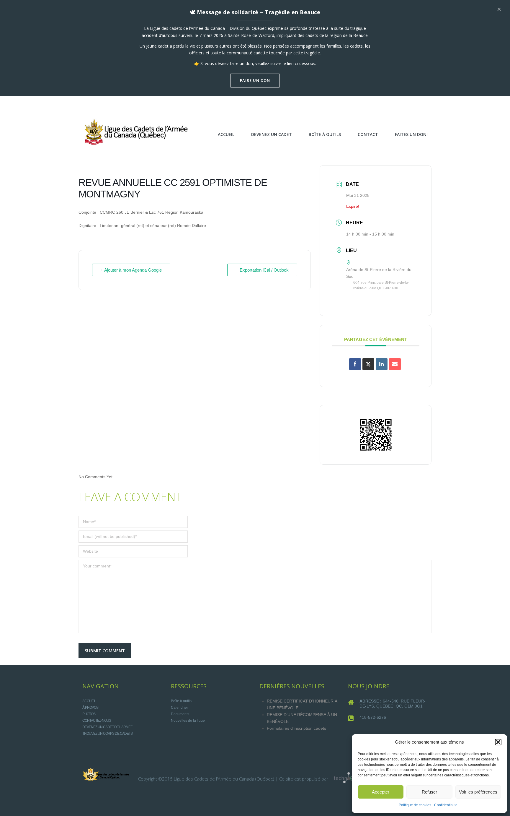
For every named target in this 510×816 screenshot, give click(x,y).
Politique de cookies (415, 805)
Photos (88, 714)
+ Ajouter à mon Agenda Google (131, 269)
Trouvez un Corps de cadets (107, 733)
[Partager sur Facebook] (355, 364)
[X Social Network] (368, 364)
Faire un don (255, 80)
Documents (180, 714)
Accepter (380, 791)
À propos (90, 707)
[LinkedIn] (382, 364)
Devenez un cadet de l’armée (107, 727)
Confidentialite (445, 805)
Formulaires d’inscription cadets (296, 728)
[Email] (395, 364)
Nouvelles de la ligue (188, 720)
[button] (498, 742)
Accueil (89, 701)
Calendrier (179, 707)
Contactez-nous (96, 720)
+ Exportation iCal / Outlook (262, 269)
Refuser (429, 791)
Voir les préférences (478, 791)
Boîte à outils (181, 701)
